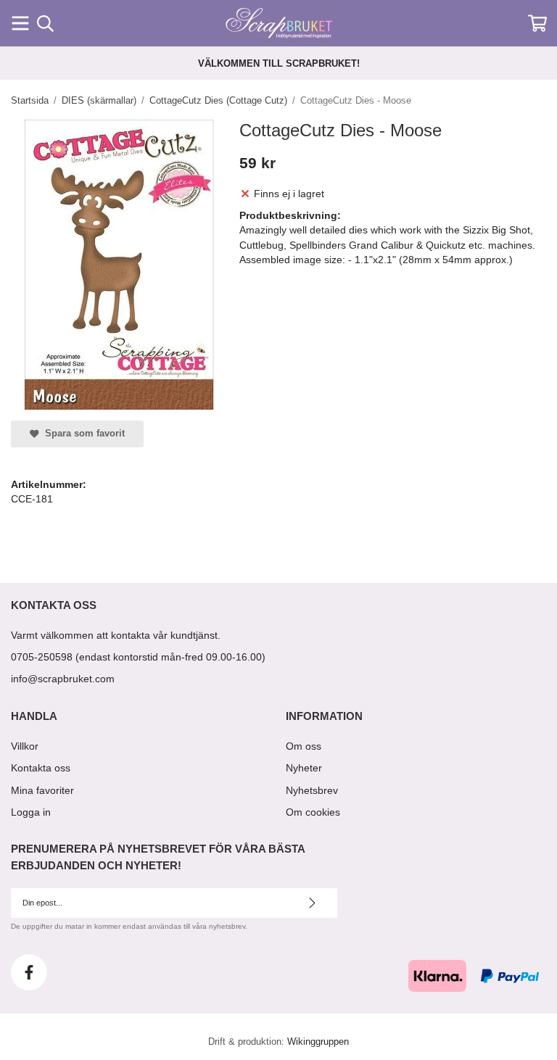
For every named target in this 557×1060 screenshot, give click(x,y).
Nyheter (304, 768)
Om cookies (313, 812)
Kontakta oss (40, 768)
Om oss (303, 746)
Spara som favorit (82, 433)
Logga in (31, 812)
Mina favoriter (42, 790)
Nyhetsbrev (312, 790)
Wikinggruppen (318, 1042)
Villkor (24, 746)
